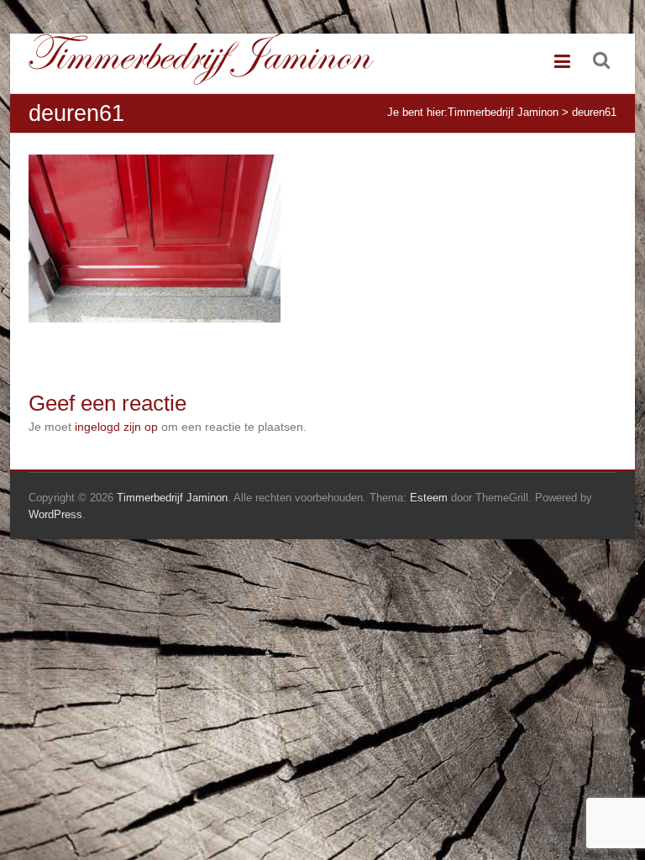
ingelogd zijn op (116, 426)
